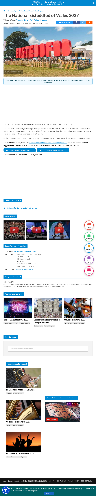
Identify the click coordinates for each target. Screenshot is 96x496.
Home (24, 481)
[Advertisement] (48, 103)
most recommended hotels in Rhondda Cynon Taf (48, 142)
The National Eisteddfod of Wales (25, 251)
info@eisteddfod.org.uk (24, 269)
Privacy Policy (73, 481)
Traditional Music (27, 11)
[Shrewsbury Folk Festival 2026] (23, 442)
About (52, 481)
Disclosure (43, 481)
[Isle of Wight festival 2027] (18, 308)
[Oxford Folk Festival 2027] (23, 410)
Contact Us (61, 481)
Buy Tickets (32, 481)
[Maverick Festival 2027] (78, 308)
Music (5, 11)
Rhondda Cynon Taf (14, 11)
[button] (5, 490)
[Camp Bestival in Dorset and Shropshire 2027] (48, 308)
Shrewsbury (10, 457)
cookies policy (32, 491)
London (9, 393)
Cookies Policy (86, 481)
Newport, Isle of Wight (11, 323)
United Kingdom (38, 11)
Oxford (9, 425)
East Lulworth (38, 326)
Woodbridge (68, 323)
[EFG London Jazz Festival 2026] (23, 378)
